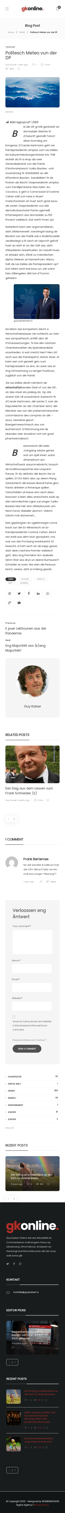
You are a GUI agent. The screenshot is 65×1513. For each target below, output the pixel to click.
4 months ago (19, 1343)
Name (16, 960)
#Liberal (24, 583)
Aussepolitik (33, 1076)
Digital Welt (33, 1083)
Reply (53, 881)
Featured (10, 46)
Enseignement (33, 1105)
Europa (33, 1112)
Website (17, 998)
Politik (22, 32)
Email (16, 979)
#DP (10, 583)
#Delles (41, 579)
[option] (32, 774)
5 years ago (23, 800)
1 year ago (22, 64)
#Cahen (25, 579)
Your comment (22, 926)
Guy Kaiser (10, 64)
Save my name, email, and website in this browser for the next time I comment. (32, 1025)
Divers (12, 778)
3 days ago (17, 1184)
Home (11, 32)
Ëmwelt (33, 1097)
